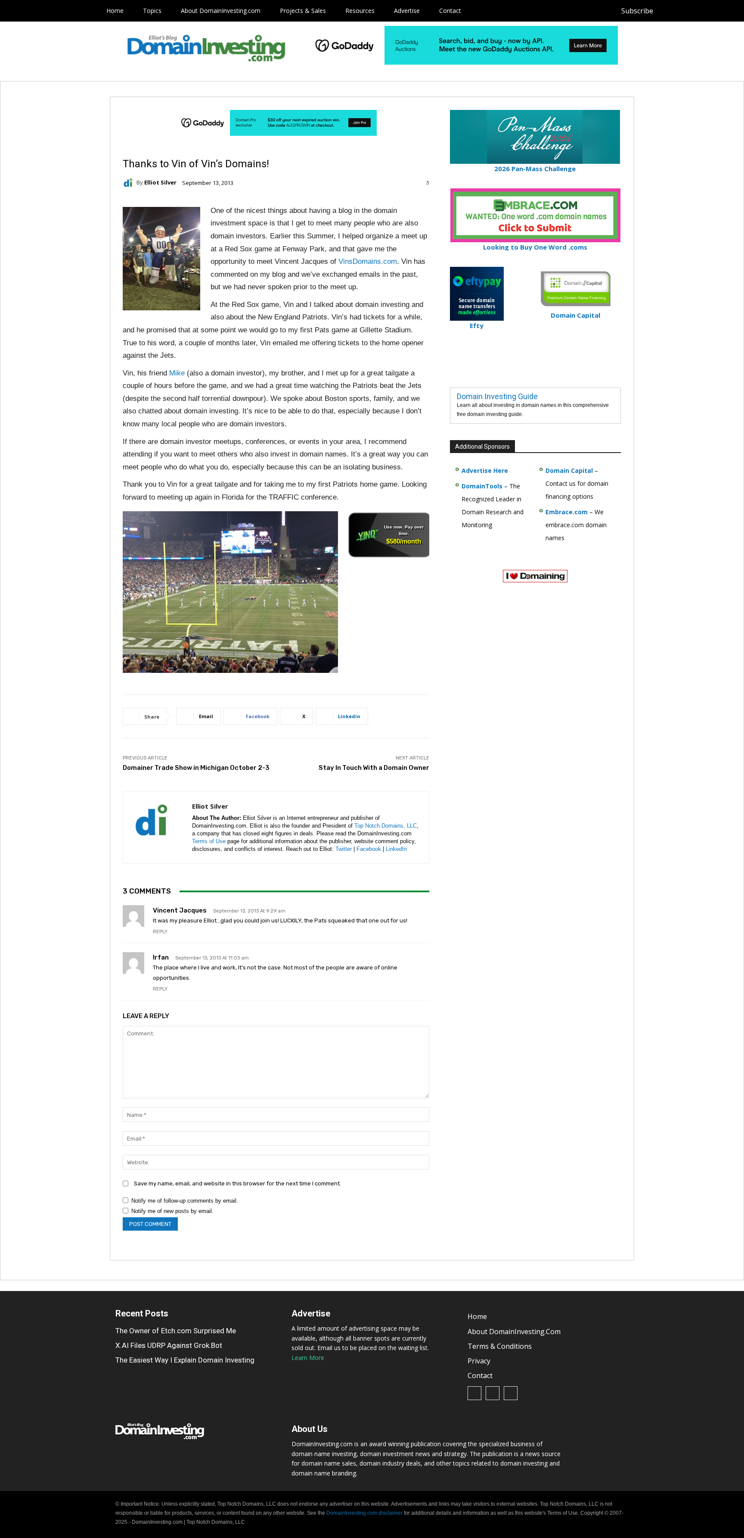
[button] (723, 10)
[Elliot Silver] (129, 182)
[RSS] (687, 11)
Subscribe (637, 11)
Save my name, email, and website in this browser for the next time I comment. (237, 1183)
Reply (160, 932)
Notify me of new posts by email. (172, 1211)
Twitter (343, 849)
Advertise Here (485, 470)
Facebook (368, 849)
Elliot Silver (160, 182)
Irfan (161, 957)
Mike (177, 373)
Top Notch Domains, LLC (385, 825)
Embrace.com (567, 512)
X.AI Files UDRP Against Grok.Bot (168, 1345)
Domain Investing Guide (497, 396)
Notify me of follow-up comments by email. (184, 1200)
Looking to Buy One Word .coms (535, 247)
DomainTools (482, 486)
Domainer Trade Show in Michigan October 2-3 (196, 768)
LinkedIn (396, 849)
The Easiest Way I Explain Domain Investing (184, 1360)
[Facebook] (668, 11)
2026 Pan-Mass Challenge (535, 168)
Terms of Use (209, 841)
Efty (477, 325)
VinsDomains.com (367, 261)
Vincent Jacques (180, 910)
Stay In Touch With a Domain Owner (374, 768)
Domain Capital (569, 470)
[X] (707, 11)
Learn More (307, 1358)
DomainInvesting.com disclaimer (364, 1513)
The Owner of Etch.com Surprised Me (175, 1330)
